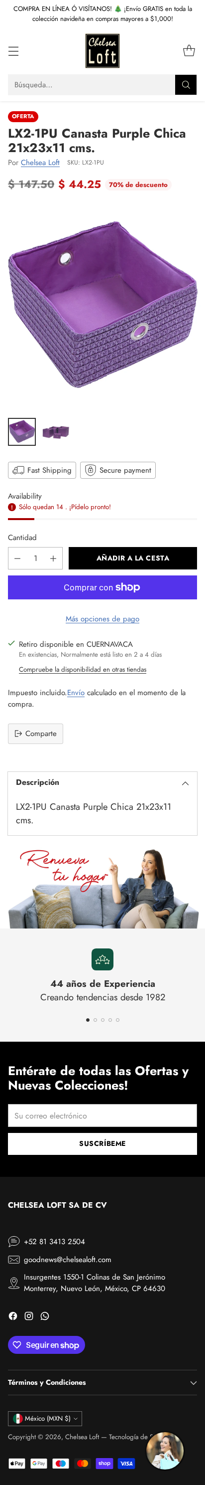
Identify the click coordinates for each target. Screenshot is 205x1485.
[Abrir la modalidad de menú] (13, 51)
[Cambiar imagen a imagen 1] (22, 432)
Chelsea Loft (40, 162)
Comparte (41, 733)
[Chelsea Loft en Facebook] (13, 1317)
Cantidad (22, 537)
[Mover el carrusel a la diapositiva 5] (117, 1020)
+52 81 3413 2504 (54, 1241)
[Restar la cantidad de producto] (17, 558)
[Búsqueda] (186, 84)
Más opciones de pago (102, 618)
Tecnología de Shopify (140, 1437)
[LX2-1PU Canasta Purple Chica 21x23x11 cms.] (102, 307)
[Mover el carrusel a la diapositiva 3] (102, 1020)
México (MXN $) (48, 1418)
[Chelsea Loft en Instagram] (29, 1317)
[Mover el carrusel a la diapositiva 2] (95, 1020)
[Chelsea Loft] (102, 50)
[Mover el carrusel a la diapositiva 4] (110, 1020)
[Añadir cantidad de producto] (53, 558)
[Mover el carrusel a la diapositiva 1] (88, 1020)
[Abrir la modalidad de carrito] (189, 51)
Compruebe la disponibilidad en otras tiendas (82, 669)
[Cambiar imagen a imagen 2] (56, 432)
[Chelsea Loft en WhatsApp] (45, 1317)
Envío (76, 692)
